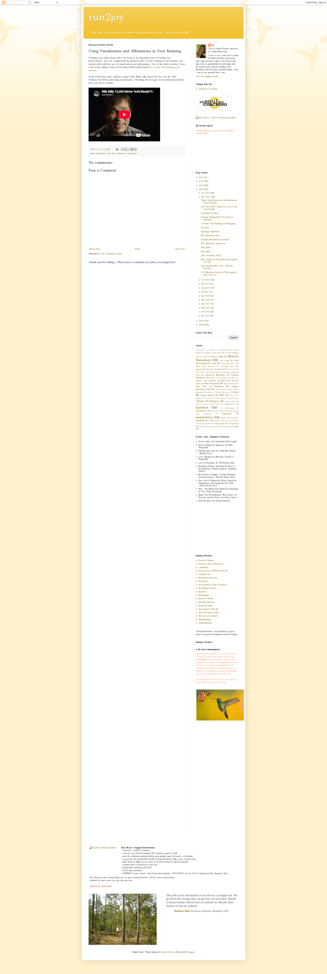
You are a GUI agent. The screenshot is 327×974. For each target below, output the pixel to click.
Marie (233, 378)
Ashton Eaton (210, 353)
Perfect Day (210, 392)
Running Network (206, 602)
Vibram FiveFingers (207, 401)
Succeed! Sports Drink (208, 612)
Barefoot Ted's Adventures (210, 564)
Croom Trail (225, 363)
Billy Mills (111, 153)
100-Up (198, 350)
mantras (224, 418)
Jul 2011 (205, 292)
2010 (202, 321)
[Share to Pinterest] (135, 149)
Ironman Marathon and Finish (215, 239)
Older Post (180, 249)
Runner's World (205, 598)
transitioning (219, 423)
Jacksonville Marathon (205, 369)
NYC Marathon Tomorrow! (213, 243)
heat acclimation (204, 414)
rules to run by (233, 421)
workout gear (226, 426)
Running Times (205, 605)
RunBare (202, 592)
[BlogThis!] (125, 149)
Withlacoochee (230, 401)
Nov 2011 (206, 197)
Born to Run (217, 356)
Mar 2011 (206, 308)
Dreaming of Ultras (210, 213)
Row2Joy (205, 227)
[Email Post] (116, 149)
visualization (132, 153)
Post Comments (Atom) (111, 254)
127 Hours (210, 350)
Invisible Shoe (227, 366)
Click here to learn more (100, 886)
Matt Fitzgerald (212, 383)
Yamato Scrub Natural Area (208, 404)
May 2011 (206, 300)
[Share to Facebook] (132, 149)
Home (137, 249)
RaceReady (203, 581)
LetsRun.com (204, 574)
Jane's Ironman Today (211, 255)
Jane (220, 369)
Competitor (203, 567)
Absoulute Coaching (207, 89)
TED (221, 395)
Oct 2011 (206, 280)
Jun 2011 (205, 296)
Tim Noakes (220, 398)
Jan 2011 (205, 316)
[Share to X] (129, 149)
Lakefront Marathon (215, 375)
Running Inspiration (210, 231)
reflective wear (219, 421)
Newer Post (94, 249)
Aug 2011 (206, 288)
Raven (228, 392)
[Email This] (122, 149)
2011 (201, 189)
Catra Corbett (224, 360)
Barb (223, 353)
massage (233, 418)
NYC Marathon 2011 (210, 235)
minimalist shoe (203, 420)
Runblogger (203, 595)
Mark (223, 380)
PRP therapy (220, 389)
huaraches (226, 413)
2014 (201, 177)
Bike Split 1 (206, 251)
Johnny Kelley (214, 372)
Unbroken (232, 398)
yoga (236, 426)
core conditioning (227, 408)
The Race (208, 398)
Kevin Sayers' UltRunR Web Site (213, 571)
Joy (213, 45)
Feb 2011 (206, 312)
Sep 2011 (205, 284)
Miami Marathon (230, 384)
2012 (201, 185)
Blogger (190, 952)
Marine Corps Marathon (206, 381)
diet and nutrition (218, 411)
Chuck (213, 363)
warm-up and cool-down (208, 426)
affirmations (100, 153)
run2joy (106, 17)
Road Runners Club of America (212, 585)
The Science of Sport (207, 616)
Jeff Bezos (229, 369)
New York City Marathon (210, 386)
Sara (235, 392)
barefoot (202, 407)
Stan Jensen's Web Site (208, 609)
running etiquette (204, 424)
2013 (201, 181)
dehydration (201, 411)
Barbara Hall (181, 910)
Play (219, 392)
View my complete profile (207, 76)
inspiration (121, 153)
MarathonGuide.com (207, 578)
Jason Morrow (167, 952)
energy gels (232, 411)
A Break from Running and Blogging (218, 223)
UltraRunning (204, 619)
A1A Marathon (224, 350)
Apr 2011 (206, 303)
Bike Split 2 (206, 247)
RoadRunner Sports (207, 588)
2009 (202, 324)
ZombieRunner (205, 623)
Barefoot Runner (206, 560)
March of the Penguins (219, 378)
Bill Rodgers (233, 353)
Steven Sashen (207, 395)
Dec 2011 (206, 193)
